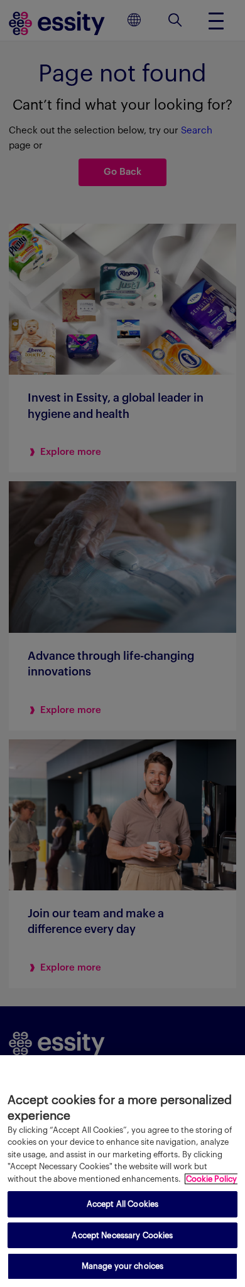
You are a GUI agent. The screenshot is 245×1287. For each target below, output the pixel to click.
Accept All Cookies (122, 1204)
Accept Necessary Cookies (122, 1235)
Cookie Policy (211, 1179)
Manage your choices (122, 1266)
